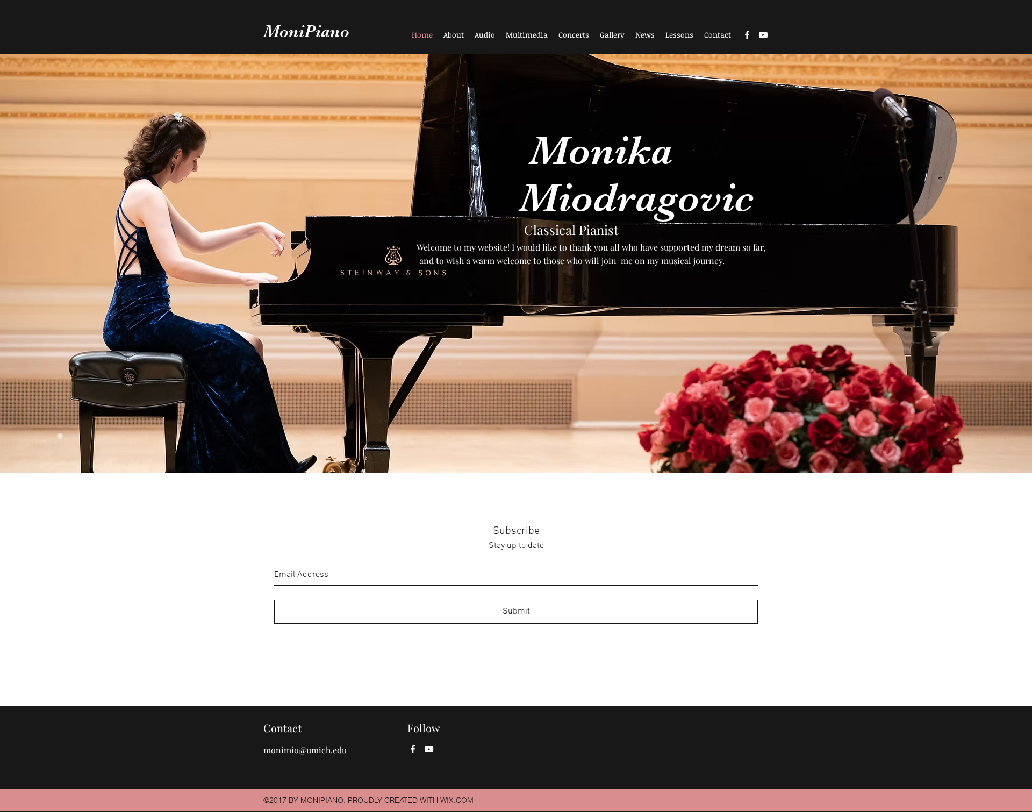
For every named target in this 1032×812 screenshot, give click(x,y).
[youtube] (763, 35)
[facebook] (747, 35)
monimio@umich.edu (305, 750)
